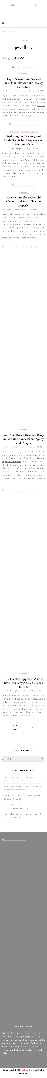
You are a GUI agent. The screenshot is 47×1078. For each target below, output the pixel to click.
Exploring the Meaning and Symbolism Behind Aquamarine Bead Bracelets (23, 140)
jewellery (24, 73)
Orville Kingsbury (12, 91)
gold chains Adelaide (19, 234)
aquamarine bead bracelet (31, 170)
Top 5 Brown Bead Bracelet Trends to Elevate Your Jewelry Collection (23, 83)
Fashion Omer (28, 1070)
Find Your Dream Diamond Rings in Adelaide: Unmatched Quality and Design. (23, 439)
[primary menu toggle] (3, 23)
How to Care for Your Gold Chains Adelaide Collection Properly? (23, 201)
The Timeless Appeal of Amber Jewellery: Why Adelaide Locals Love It (23, 683)
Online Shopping (29, 131)
